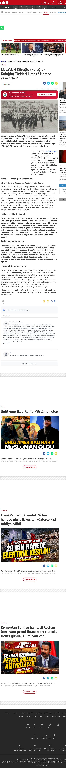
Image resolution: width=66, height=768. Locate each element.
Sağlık (34, 716)
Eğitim (47, 716)
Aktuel (46, 12)
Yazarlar (50, 728)
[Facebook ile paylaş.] (44, 83)
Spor (40, 12)
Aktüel (5, 61)
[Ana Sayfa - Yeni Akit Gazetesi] (4, 2)
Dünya (35, 12)
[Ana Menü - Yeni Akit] (2, 12)
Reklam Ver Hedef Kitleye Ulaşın (20, 749)
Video (35, 728)
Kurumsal (58, 728)
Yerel (41, 716)
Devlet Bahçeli (51, 151)
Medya (21, 716)
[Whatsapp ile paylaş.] (52, 83)
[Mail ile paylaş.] (56, 83)
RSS (54, 738)
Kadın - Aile (47, 713)
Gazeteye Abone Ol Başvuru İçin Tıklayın (35, 749)
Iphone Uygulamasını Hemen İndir (50, 749)
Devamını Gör (29, 467)
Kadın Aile (53, 12)
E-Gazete (28, 728)
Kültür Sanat (56, 716)
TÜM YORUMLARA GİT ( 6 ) (29, 364)
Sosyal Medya (34, 738)
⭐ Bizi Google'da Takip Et (46, 94)
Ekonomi (21, 12)
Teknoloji (28, 12)
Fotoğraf (42, 728)
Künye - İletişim (45, 738)
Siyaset (14, 12)
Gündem (7, 12)
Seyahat (56, 713)
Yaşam (28, 716)
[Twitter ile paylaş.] (48, 83)
